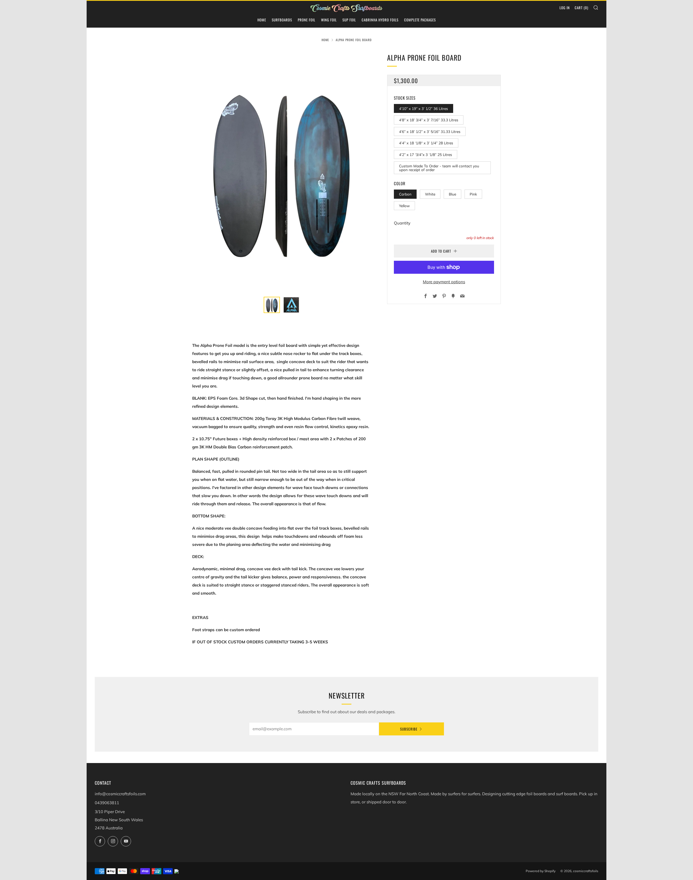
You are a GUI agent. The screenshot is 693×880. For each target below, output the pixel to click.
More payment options (444, 281)
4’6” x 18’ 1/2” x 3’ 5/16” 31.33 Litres (429, 131)
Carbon (405, 194)
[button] (272, 305)
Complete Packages (420, 19)
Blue (452, 194)
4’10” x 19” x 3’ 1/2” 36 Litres (423, 108)
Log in (565, 7)
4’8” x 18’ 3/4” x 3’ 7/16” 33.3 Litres (428, 120)
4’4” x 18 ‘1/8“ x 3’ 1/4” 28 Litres (426, 143)
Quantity (402, 223)
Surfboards (282, 19)
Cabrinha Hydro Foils (380, 19)
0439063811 (107, 802)
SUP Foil (349, 19)
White (430, 194)
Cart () (581, 7)
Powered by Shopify (540, 871)
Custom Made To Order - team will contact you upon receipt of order (439, 168)
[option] (281, 171)
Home (261, 19)
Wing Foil (329, 19)
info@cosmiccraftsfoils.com (120, 793)
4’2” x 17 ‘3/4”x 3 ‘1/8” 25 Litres (425, 154)
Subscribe (408, 729)
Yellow (404, 205)
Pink (473, 194)
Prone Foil (306, 19)
